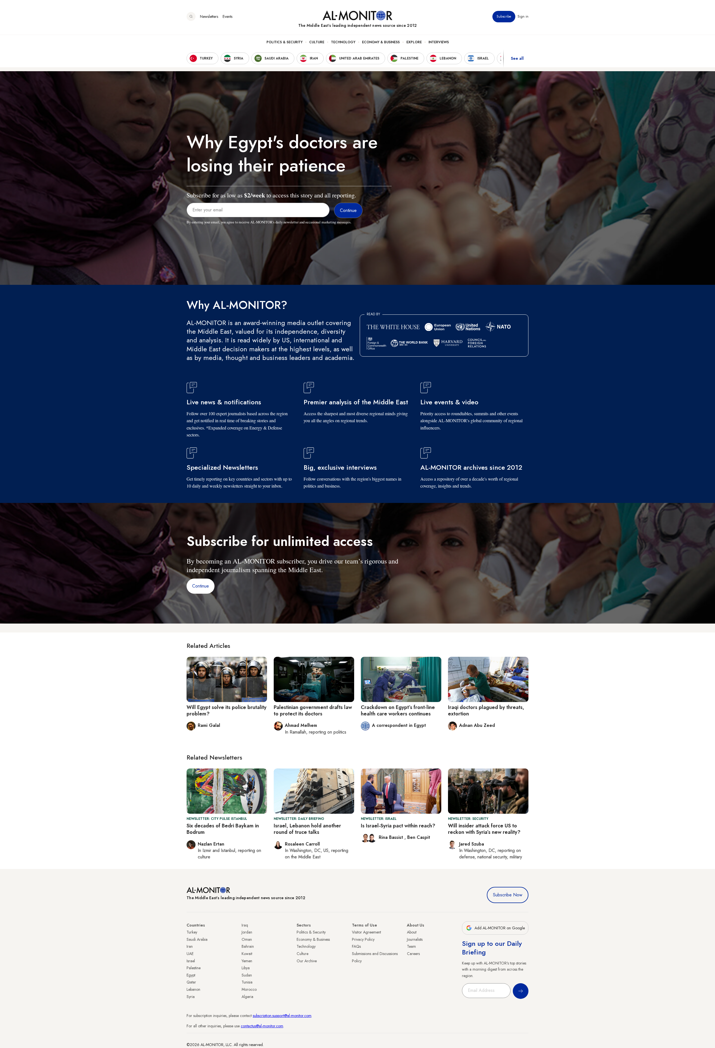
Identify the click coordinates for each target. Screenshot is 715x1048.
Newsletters (209, 16)
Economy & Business (381, 42)
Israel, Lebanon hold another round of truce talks (307, 829)
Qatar (191, 982)
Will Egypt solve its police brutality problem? (226, 710)
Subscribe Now (507, 895)
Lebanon (193, 989)
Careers (413, 953)
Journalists (415, 939)
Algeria (247, 996)
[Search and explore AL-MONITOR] (191, 16)
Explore (414, 42)
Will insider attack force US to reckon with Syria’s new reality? (484, 829)
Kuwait (247, 953)
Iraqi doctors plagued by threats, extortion (486, 710)
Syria (191, 996)
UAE (190, 953)
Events (227, 16)
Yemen (247, 961)
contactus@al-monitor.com (262, 1026)
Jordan (247, 932)
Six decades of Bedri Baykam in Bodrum (223, 829)
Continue (200, 586)
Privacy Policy (363, 939)
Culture (316, 42)
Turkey (192, 932)
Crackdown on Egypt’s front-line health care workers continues (398, 710)
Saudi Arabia (197, 939)
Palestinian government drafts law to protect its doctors (313, 710)
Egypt (191, 975)
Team (411, 946)
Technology (343, 42)
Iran (190, 946)
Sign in (523, 16)
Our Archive (307, 961)
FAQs (356, 946)
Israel (191, 961)
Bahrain (248, 946)
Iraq (245, 925)
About (411, 932)
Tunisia (247, 982)
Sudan (247, 975)
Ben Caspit (418, 837)
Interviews (438, 42)
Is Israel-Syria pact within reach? (398, 825)
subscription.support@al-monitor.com (282, 1015)
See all (517, 58)
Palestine (194, 968)
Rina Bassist (391, 837)
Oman (247, 939)
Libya (246, 968)
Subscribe (504, 16)
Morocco (249, 989)
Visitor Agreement (366, 932)
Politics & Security (284, 42)
